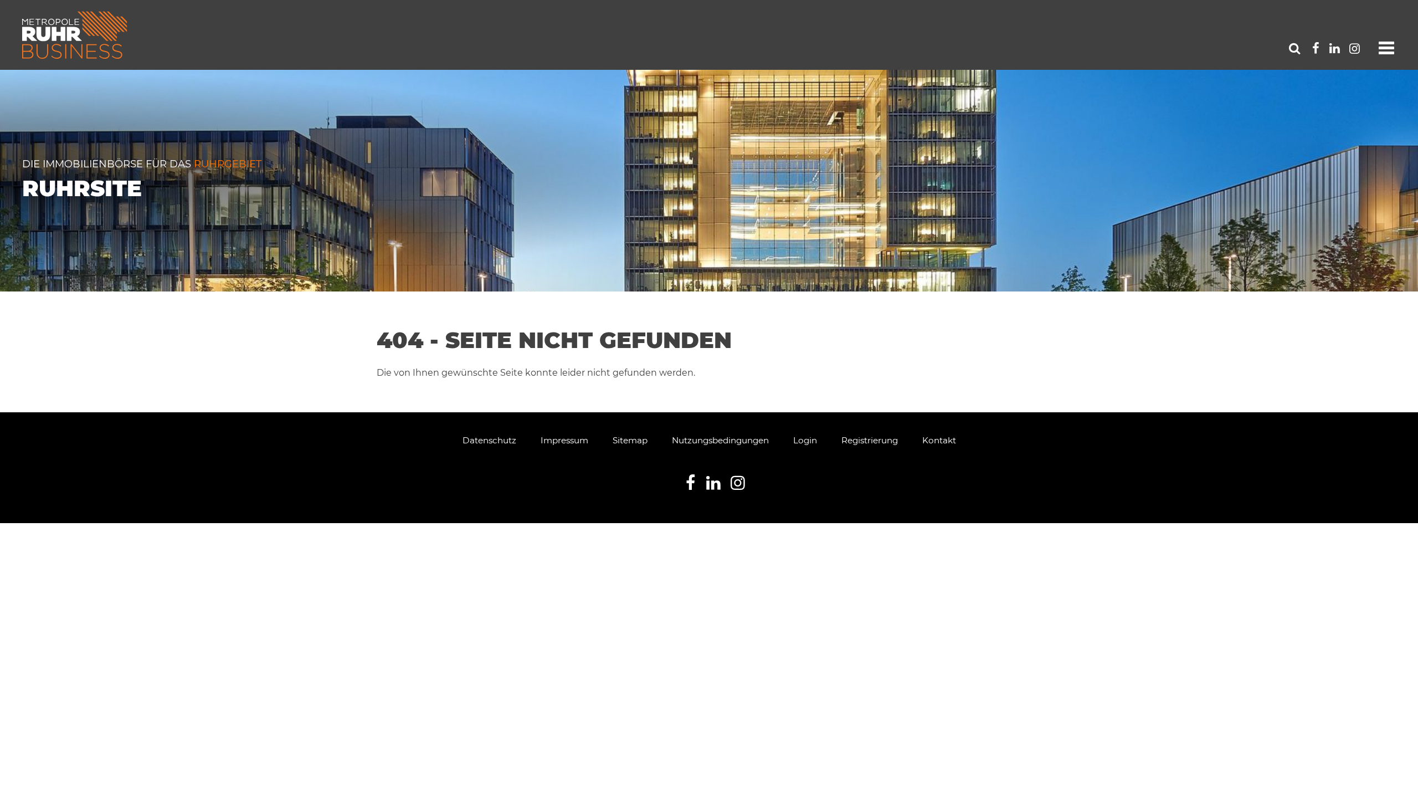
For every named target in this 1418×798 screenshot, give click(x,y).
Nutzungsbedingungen (720, 440)
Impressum (564, 440)
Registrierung (869, 440)
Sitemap (630, 440)
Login (805, 440)
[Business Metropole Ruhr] (74, 34)
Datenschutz (489, 440)
